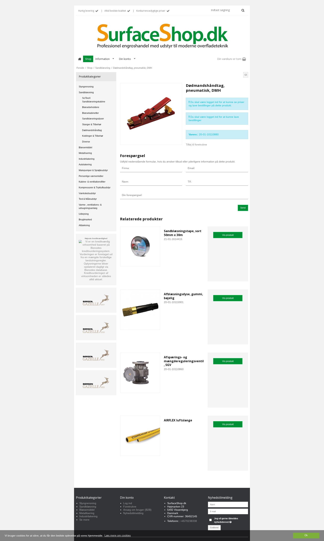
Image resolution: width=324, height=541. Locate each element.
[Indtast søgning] (227, 10)
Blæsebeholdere (90, 107)
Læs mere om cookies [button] (117, 535)
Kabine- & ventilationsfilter (92, 181)
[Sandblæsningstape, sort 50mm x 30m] (140, 247)
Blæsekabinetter (90, 113)
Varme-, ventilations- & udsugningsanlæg (90, 206)
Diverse (86, 141)
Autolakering (85, 164)
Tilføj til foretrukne (196, 144)
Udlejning (84, 214)
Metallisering (85, 153)
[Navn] (228, 504)
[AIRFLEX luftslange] (140, 436)
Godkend (214, 527)
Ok (306, 535)
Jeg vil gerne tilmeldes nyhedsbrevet (231, 520)
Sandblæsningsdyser (93, 118)
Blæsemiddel (85, 147)
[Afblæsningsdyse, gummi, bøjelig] (140, 310)
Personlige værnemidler (91, 176)
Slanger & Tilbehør (91, 124)
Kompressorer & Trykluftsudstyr (94, 187)
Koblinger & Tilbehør (92, 136)
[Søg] (243, 10)
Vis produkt (228, 235)
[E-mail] (228, 511)
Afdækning (84, 225)
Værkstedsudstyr (87, 193)
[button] (245, 74)
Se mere (84, 519)
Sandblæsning (86, 92)
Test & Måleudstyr (88, 199)
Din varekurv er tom (229, 59)
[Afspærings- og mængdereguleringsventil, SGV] (140, 373)
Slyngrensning (86, 86)
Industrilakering (86, 159)
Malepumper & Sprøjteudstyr (93, 170)
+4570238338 (188, 520)
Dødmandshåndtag (92, 130)
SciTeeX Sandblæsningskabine (93, 100)
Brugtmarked (85, 219)
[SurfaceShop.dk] (162, 36)
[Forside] (79, 59)
